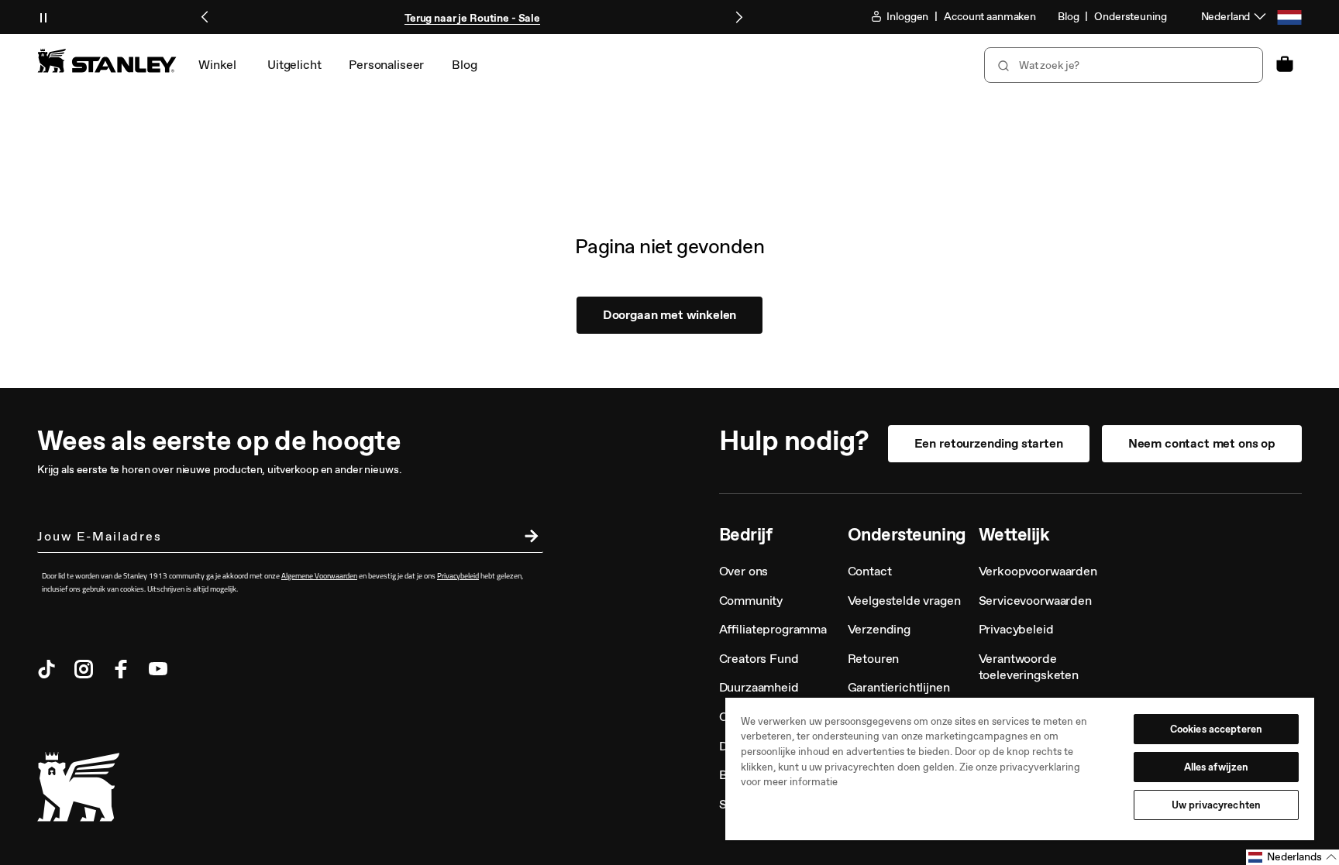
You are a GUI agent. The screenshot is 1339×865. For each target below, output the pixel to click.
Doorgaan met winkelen (670, 314)
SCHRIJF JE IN (528, 538)
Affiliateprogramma (773, 629)
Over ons (744, 571)
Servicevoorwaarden (1035, 600)
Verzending (879, 629)
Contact (870, 571)
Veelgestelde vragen (904, 600)
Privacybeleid (1016, 629)
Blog (1068, 16)
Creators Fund (759, 658)
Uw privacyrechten (1216, 805)
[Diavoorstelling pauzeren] (43, 17)
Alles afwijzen (1216, 767)
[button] (1292, 857)
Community (751, 600)
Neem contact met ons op (1201, 443)
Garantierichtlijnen (899, 687)
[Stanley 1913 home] (107, 60)
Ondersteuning (1130, 16)
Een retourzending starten (988, 443)
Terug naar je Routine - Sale (472, 18)
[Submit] (1002, 65)
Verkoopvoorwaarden (1038, 571)
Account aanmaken (990, 16)
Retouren (874, 658)
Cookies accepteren (1216, 729)
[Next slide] (738, 17)
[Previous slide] (205, 17)
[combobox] (1123, 65)
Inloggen (907, 16)
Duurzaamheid (759, 687)
